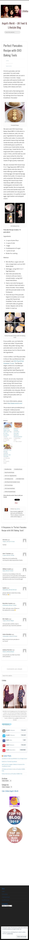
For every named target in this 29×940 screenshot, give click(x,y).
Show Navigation (23, 14)
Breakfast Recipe (18, 469)
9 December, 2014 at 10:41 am (10, 589)
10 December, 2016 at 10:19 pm (10, 636)
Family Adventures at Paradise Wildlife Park (12, 773)
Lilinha (7, 60)
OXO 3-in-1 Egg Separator (10, 475)
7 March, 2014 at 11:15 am (9, 541)
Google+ (19, 36)
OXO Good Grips (9, 485)
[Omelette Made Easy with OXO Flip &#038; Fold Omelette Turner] (7, 425)
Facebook (9, 36)
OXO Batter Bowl (20, 478)
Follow (23, 730)
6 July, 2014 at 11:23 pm (8, 570)
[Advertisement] (14, 866)
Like (24, 740)
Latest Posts (7, 756)
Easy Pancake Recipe (9, 472)
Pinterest (16, 36)
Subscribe (22, 749)
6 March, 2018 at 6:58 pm (8, 651)
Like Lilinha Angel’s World (10, 791)
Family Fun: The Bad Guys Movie (9, 761)
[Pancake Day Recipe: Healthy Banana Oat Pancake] (7, 446)
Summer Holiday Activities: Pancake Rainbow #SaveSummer (18, 432)
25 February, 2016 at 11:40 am (9, 605)
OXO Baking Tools (9, 478)
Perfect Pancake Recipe (10, 491)
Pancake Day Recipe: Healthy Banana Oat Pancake (7, 453)
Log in (3, 891)
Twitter (12, 36)
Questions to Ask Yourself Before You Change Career (14, 758)
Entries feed (5, 894)
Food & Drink (9, 66)
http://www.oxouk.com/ (14, 403)
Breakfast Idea (8, 469)
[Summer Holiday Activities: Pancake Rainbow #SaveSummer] (18, 425)
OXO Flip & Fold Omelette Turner (12, 482)
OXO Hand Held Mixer (10, 488)
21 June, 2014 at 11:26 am (8, 555)
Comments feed (6, 897)
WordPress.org (5, 900)
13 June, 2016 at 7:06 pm (8, 620)
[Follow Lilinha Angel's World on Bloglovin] (6, 725)
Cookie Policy (10, 933)
